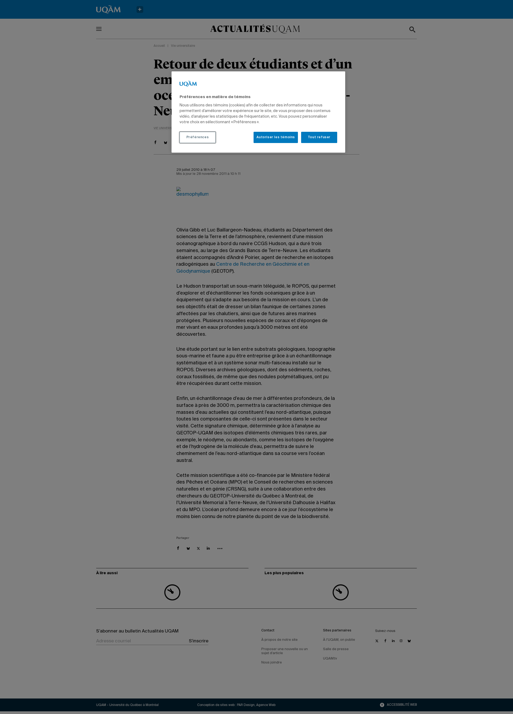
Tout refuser (319, 137)
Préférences (197, 137)
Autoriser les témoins (275, 137)
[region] (258, 112)
